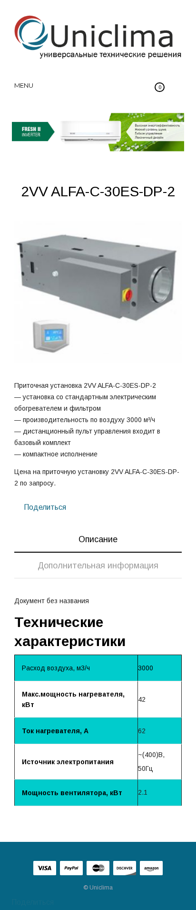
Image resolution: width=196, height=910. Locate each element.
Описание (98, 539)
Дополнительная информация (98, 565)
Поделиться (44, 507)
